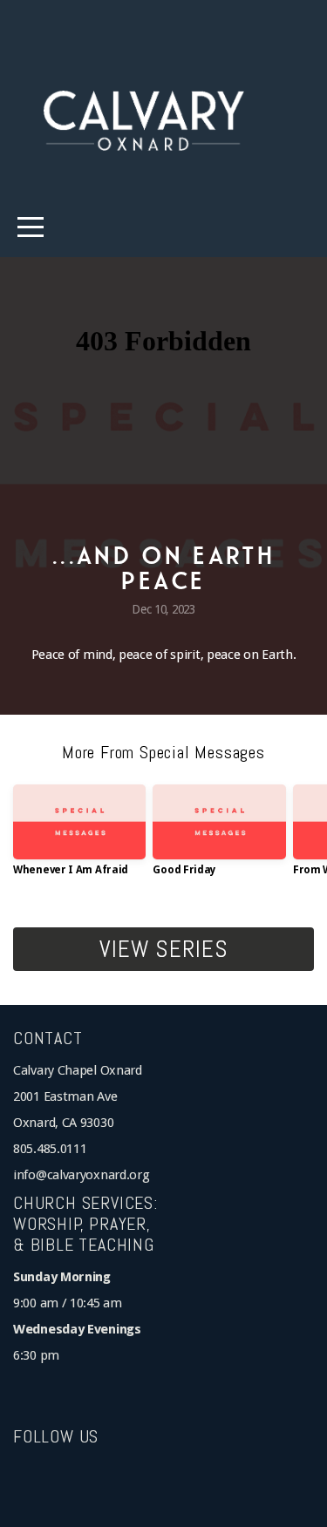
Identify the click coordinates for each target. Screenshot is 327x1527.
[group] (79, 836)
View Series (163, 949)
